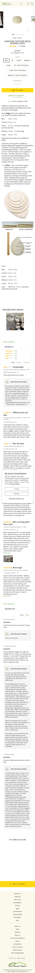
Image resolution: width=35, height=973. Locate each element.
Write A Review (8, 342)
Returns (17, 935)
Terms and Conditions (17, 938)
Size (17, 57)
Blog (17, 908)
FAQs (17, 929)
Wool (19, 38)
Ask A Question (8, 604)
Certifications (17, 911)
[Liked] (31, 372)
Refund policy (17, 950)
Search (17, 941)
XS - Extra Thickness (21, 65)
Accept (16, 489)
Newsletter (17, 917)
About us (17, 926)
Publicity (17, 932)
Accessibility (17, 944)
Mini (6, 60)
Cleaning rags (17, 914)
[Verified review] (17, 372)
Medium (27, 60)
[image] (15, 321)
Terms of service (17, 947)
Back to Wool (18, 884)
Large (8, 65)
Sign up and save (17, 958)
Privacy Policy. (15, 484)
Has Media (26, 362)
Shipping (16, 53)
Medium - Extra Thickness (17, 75)
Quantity (17, 81)
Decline (16, 494)
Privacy (17, 905)
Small (19, 60)
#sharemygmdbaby (17, 953)
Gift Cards (17, 899)
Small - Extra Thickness (17, 70)
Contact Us (17, 893)
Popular (19, 362)
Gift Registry (17, 902)
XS (12, 60)
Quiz (17, 920)
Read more (7, 553)
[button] (31, 322)
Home (15, 38)
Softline (7, 165)
